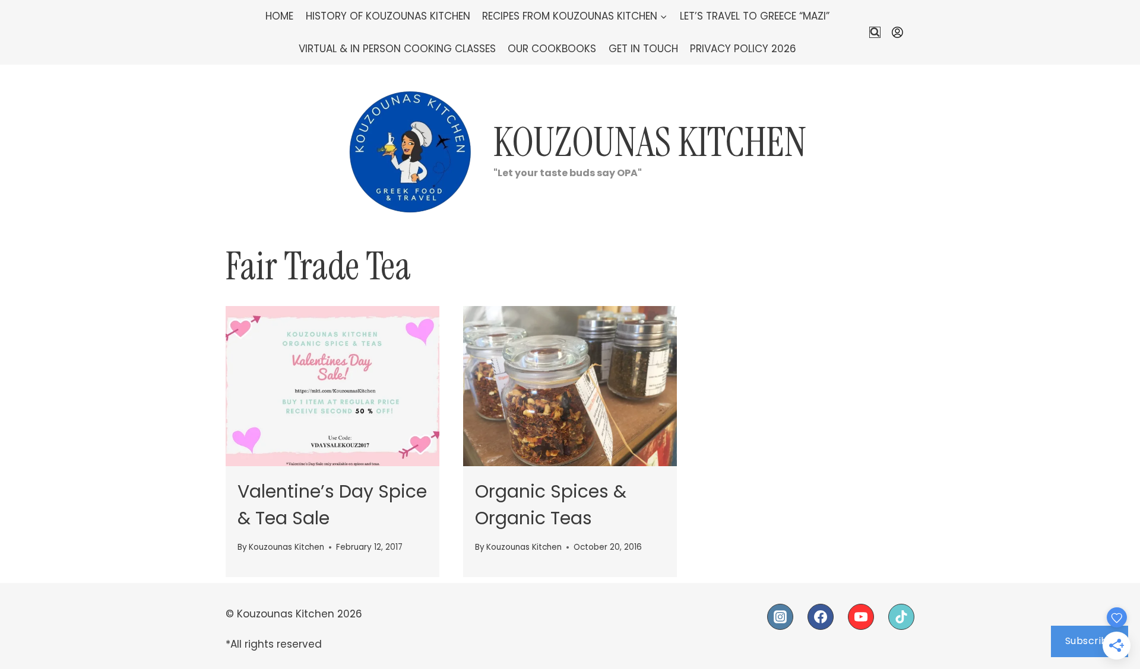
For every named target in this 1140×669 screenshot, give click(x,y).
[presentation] (332, 386)
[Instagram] (780, 617)
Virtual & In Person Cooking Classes (397, 49)
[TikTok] (901, 617)
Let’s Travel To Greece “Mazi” (754, 16)
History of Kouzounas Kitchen (388, 16)
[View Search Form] (875, 32)
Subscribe (1089, 641)
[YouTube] (861, 617)
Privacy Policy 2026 (743, 49)
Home (279, 16)
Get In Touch (643, 49)
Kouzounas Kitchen (286, 547)
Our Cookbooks (552, 49)
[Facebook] (821, 617)
